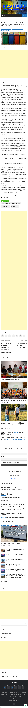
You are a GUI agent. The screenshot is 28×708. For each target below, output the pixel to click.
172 (23, 687)
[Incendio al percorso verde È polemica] (3, 555)
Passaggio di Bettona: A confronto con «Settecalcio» (13, 504)
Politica (20, 29)
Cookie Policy (17, 699)
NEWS (24, 15)
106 (8, 687)
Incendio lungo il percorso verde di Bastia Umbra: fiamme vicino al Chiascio (15, 570)
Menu (5, 15)
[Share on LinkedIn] (9, 335)
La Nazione (16, 525)
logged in (15, 432)
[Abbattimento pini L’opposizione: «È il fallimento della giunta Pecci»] (3, 566)
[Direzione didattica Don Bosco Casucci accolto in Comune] (3, 550)
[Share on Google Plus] (16, 335)
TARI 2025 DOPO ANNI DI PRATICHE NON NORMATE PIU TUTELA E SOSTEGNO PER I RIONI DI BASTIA (13, 24)
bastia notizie (16, 203)
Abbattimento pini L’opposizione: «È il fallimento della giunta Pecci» (14, 565)
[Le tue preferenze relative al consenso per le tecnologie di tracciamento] (25, 705)
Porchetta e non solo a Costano (10, 379)
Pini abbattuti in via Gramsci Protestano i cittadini (15, 560)
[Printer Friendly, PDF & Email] (5, 201)
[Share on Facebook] (2, 335)
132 (12, 687)
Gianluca (4, 545)
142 (16, 687)
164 (19, 687)
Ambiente (3, 525)
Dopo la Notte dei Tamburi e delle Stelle (15, 517)
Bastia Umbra (14, 29)
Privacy (9, 699)
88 (5, 687)
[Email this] (24, 335)
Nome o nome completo (6, 451)
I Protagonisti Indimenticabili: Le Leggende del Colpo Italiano (13, 502)
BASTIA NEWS (8, 29)
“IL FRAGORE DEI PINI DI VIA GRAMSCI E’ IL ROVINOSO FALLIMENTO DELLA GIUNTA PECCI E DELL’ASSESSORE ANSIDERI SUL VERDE (16, 576)
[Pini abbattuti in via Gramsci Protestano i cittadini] (3, 561)
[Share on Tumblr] (13, 335)
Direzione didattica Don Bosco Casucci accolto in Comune (16, 550)
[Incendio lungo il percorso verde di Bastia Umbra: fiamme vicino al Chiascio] (3, 571)
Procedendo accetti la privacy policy (11, 462)
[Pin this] (20, 335)
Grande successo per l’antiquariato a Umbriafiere (22, 345)
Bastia (3, 29)
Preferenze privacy (14, 700)
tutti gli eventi (14, 478)
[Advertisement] (14, 64)
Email (2, 457)
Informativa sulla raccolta (5, 706)
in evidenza (14, 206)
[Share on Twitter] (6, 335)
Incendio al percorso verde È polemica (14, 554)
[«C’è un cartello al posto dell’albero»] (14, 533)
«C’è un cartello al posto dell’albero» (11, 543)
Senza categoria (5, 30)
